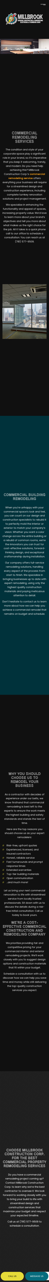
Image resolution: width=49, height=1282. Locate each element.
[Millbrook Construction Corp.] (24, 18)
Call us (12, 1276)
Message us (36, 1276)
